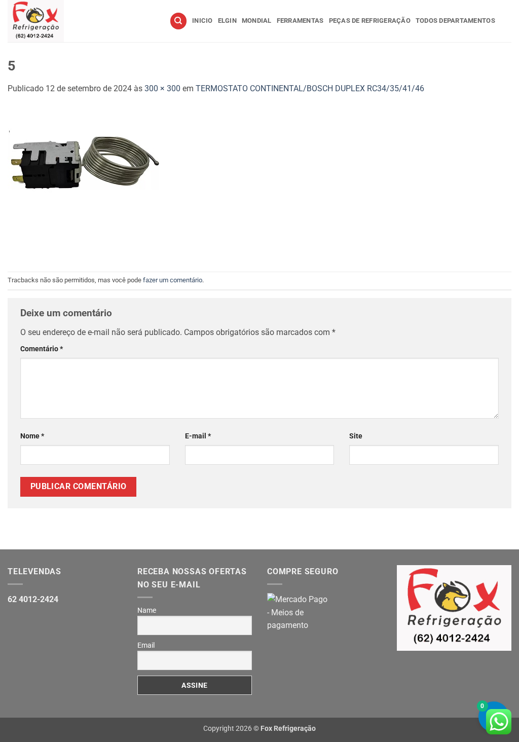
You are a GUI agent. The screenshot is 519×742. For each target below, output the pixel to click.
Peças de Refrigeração (370, 20)
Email (146, 645)
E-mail (198, 436)
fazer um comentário (172, 280)
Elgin (227, 20)
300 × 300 (162, 88)
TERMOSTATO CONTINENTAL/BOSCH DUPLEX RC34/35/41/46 (310, 88)
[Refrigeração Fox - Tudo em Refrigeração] (81, 21)
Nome (32, 436)
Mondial (257, 20)
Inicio (202, 20)
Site (355, 436)
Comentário (41, 349)
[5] (84, 183)
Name (146, 610)
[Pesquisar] (178, 21)
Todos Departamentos (455, 20)
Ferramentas (300, 20)
